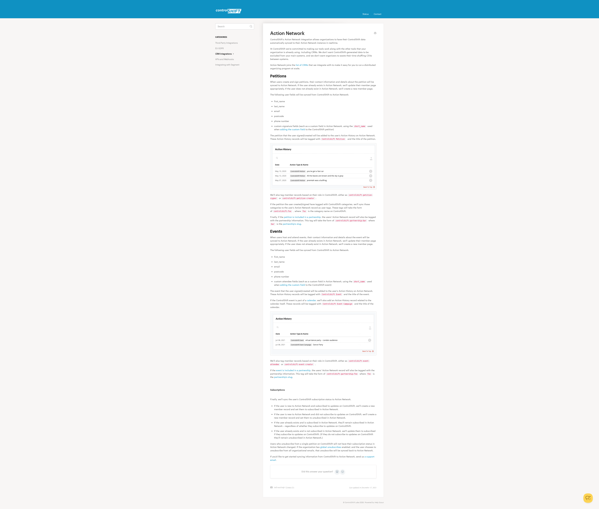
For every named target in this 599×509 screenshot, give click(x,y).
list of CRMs (302, 65)
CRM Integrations (223, 54)
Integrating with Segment (227, 64)
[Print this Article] (375, 33)
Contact (377, 14)
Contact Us (290, 487)
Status (366, 14)
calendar (311, 300)
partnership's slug (292, 224)
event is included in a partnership (293, 370)
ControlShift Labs (352, 502)
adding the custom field (292, 129)
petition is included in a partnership (302, 217)
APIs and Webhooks (224, 59)
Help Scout (379, 502)
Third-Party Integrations (226, 43)
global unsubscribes (330, 447)
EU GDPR (219, 48)
